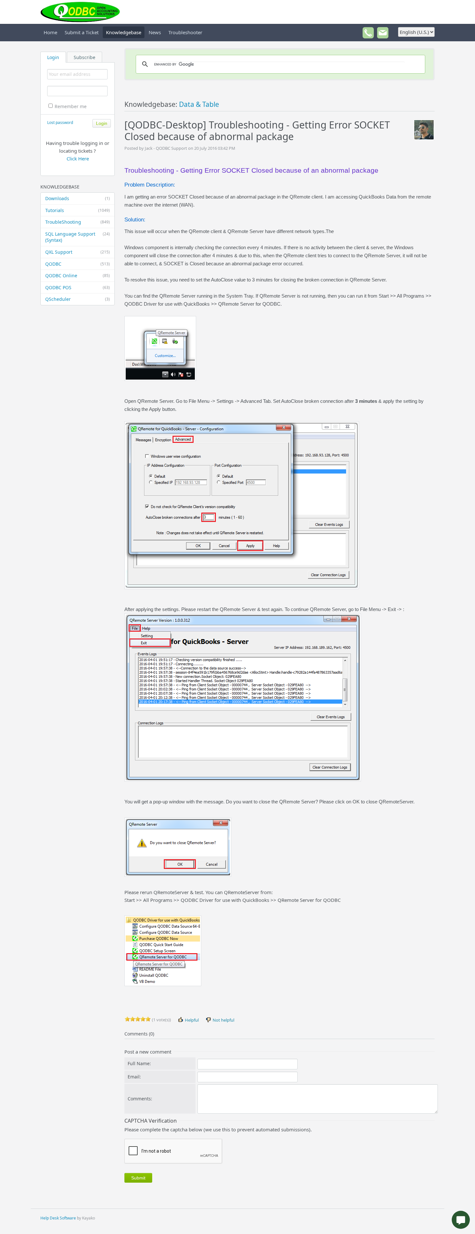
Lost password (60, 122)
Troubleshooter (185, 32)
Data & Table (199, 104)
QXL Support (77, 252)
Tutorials (77, 210)
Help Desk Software (58, 1218)
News (155, 32)
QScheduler (77, 299)
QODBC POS (77, 287)
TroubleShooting (77, 222)
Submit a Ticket (82, 32)
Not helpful (223, 1020)
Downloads (77, 198)
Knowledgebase (123, 32)
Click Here (78, 158)
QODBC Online (77, 275)
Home (50, 32)
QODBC (77, 264)
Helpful (191, 1020)
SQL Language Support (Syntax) (77, 237)
